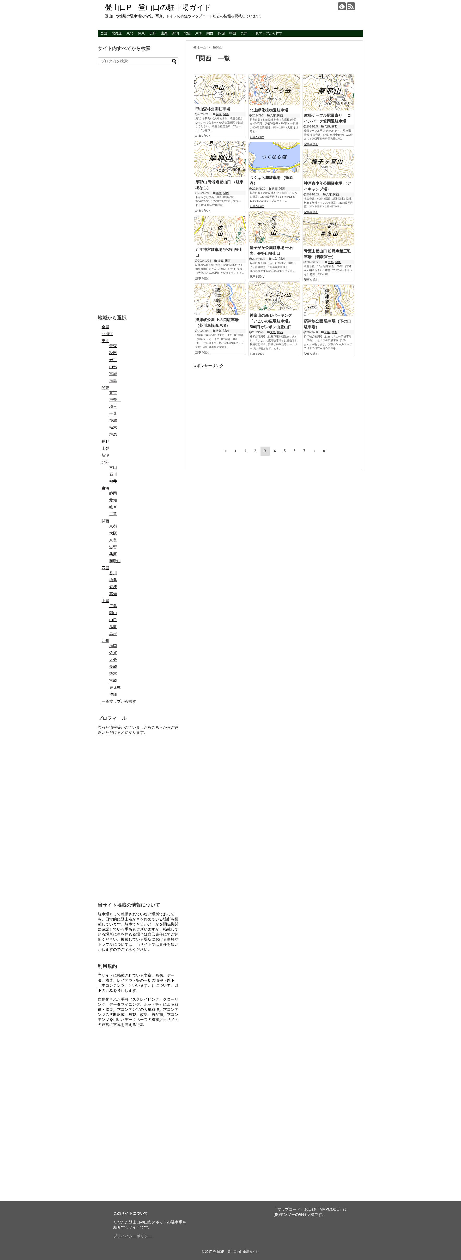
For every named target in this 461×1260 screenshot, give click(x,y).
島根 (113, 634)
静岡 (113, 493)
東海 (198, 33)
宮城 (113, 374)
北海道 (117, 33)
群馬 (113, 434)
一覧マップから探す (267, 33)
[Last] (324, 450)
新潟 (175, 33)
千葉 (113, 414)
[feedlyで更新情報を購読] (342, 6)
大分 (113, 660)
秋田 (113, 353)
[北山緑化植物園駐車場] (274, 89)
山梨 (164, 33)
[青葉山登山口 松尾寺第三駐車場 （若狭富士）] (328, 231)
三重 (113, 514)
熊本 (113, 674)
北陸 (187, 33)
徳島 (113, 580)
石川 (113, 474)
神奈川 (115, 400)
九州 (244, 33)
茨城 (113, 420)
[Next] (314, 450)
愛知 (113, 500)
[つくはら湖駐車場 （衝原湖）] (274, 157)
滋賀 (275, 258)
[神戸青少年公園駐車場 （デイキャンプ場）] (328, 164)
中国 (232, 33)
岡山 (113, 613)
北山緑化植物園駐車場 (269, 110)
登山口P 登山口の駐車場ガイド (158, 7)
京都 (331, 262)
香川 (113, 573)
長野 (152, 33)
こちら (157, 727)
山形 (113, 367)
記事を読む (202, 136)
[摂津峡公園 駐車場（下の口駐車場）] (328, 300)
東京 (113, 393)
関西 (209, 33)
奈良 (113, 540)
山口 (113, 620)
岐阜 (113, 507)
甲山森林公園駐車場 (212, 109)
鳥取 (113, 627)
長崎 (113, 667)
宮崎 (113, 680)
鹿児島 (115, 687)
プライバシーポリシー (132, 1236)
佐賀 (113, 653)
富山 (113, 467)
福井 (113, 481)
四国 (221, 33)
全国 (103, 33)
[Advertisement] (233, 402)
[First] (225, 450)
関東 (141, 33)
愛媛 (113, 587)
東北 (130, 33)
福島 (113, 381)
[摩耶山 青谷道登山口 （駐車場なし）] (220, 159)
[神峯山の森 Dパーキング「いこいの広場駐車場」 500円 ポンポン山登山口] (274, 296)
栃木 (113, 427)
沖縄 (113, 694)
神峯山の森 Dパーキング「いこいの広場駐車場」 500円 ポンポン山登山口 (271, 321)
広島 (113, 606)
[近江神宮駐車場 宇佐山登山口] (220, 230)
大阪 (273, 332)
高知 (113, 594)
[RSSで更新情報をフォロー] (351, 6)
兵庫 (219, 114)
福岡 (113, 646)
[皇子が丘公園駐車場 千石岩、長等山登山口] (274, 227)
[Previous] (235, 450)
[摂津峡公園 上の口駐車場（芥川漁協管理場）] (220, 299)
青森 (113, 346)
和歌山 (115, 561)
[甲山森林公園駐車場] (220, 89)
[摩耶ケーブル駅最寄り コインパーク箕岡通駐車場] (328, 92)
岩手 (113, 360)
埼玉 (113, 407)
